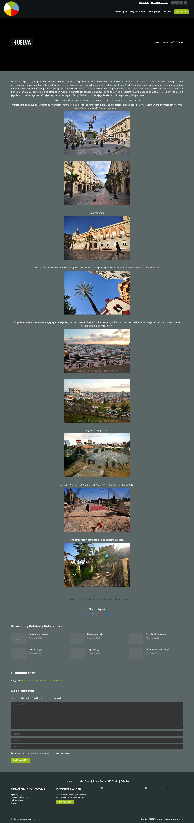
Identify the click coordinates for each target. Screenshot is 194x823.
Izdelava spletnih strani (19, 819)
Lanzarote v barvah (38, 634)
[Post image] (18, 638)
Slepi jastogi (93, 649)
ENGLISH (155, 2)
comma (32, 819)
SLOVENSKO (144, 2)
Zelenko (125, 781)
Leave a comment (120, 599)
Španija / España (81, 599)
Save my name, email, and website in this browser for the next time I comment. (43, 753)
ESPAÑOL (164, 2)
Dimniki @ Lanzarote (156, 634)
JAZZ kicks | (114, 781)
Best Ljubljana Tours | (96, 781)
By (92, 599)
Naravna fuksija (95, 634)
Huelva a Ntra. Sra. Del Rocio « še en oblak (42, 680)
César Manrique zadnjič (157, 649)
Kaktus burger (35, 649)
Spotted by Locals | (75, 781)
